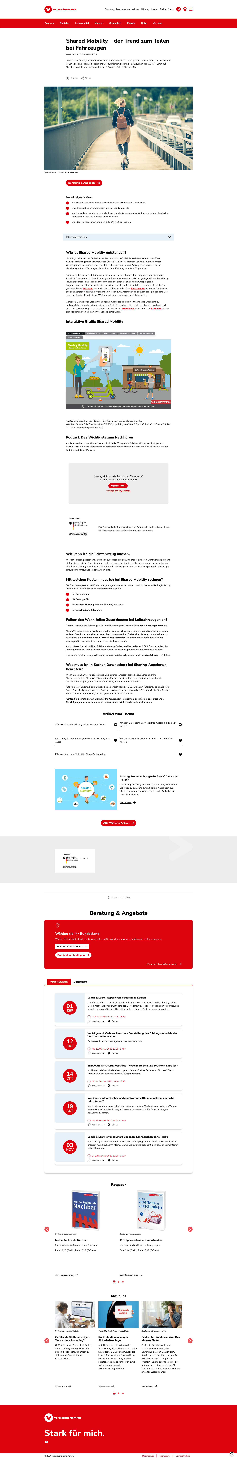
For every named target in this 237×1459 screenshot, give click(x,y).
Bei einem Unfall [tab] (146, 334)
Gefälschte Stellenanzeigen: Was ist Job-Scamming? (72, 1338)
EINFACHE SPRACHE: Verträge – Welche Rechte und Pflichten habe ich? (133, 1065)
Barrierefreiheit (183, 1456)
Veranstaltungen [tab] (59, 982)
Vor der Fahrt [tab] (109, 334)
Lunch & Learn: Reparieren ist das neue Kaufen (117, 997)
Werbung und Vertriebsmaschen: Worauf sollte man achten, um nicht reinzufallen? (131, 1099)
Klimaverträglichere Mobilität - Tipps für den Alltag (80, 754)
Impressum (165, 1456)
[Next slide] (190, 1229)
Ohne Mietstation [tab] (75, 334)
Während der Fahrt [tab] (127, 334)
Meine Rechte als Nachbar (71, 1240)
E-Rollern (156, 308)
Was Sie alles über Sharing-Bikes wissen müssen (80, 724)
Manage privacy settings (118, 490)
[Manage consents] (232, 1454)
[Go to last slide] (46, 1229)
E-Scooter (88, 288)
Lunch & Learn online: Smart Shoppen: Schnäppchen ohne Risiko (128, 1137)
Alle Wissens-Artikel (116, 823)
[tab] (114, 1282)
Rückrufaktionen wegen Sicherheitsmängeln (113, 1338)
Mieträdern (128, 308)
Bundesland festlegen (71, 955)
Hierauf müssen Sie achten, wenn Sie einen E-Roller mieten (146, 740)
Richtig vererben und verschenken (141, 1240)
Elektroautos (138, 288)
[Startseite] (60, 9)
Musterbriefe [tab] (80, 982)
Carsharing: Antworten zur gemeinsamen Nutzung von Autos (82, 740)
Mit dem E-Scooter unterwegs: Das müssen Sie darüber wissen (148, 724)
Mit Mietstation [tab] (93, 334)
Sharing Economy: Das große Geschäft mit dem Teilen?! (149, 778)
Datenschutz (148, 1456)
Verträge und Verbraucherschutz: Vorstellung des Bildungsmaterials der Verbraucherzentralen (132, 1035)
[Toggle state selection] (185, 9)
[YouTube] (46, 1442)
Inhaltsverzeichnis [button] (76, 237)
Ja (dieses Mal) (118, 485)
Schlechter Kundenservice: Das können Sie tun (161, 1338)
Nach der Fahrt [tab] (74, 337)
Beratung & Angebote (82, 183)
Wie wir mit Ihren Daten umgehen (162, 964)
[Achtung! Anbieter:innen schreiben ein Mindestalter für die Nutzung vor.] (150, 386)
